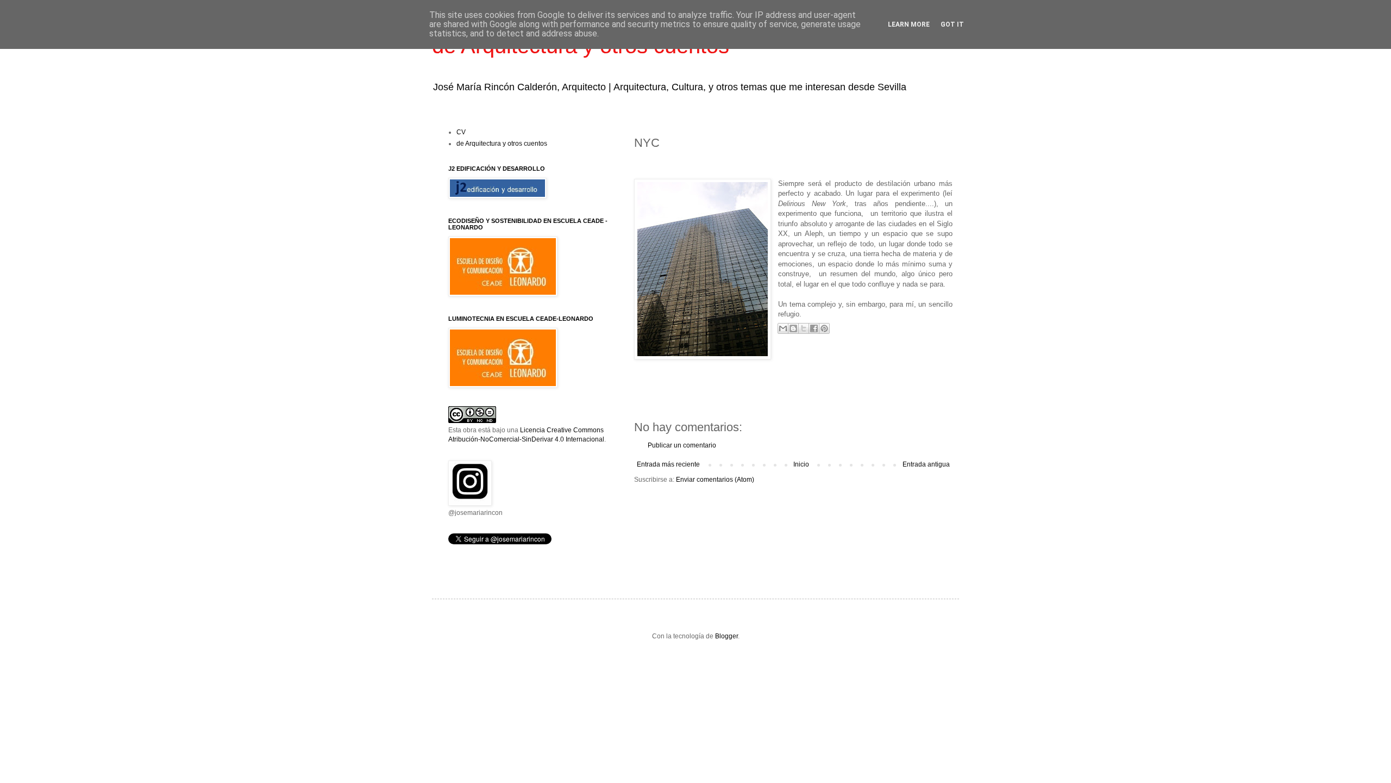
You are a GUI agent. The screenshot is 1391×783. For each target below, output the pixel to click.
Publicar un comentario (682, 445)
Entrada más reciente (668, 464)
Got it (952, 24)
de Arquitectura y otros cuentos (501, 143)
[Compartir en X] (803, 328)
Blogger (726, 636)
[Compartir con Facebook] (814, 328)
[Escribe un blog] (793, 328)
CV (461, 132)
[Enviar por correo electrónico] (783, 328)
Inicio (801, 464)
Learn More (909, 24)
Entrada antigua (926, 464)
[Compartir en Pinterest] (824, 328)
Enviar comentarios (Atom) (715, 479)
